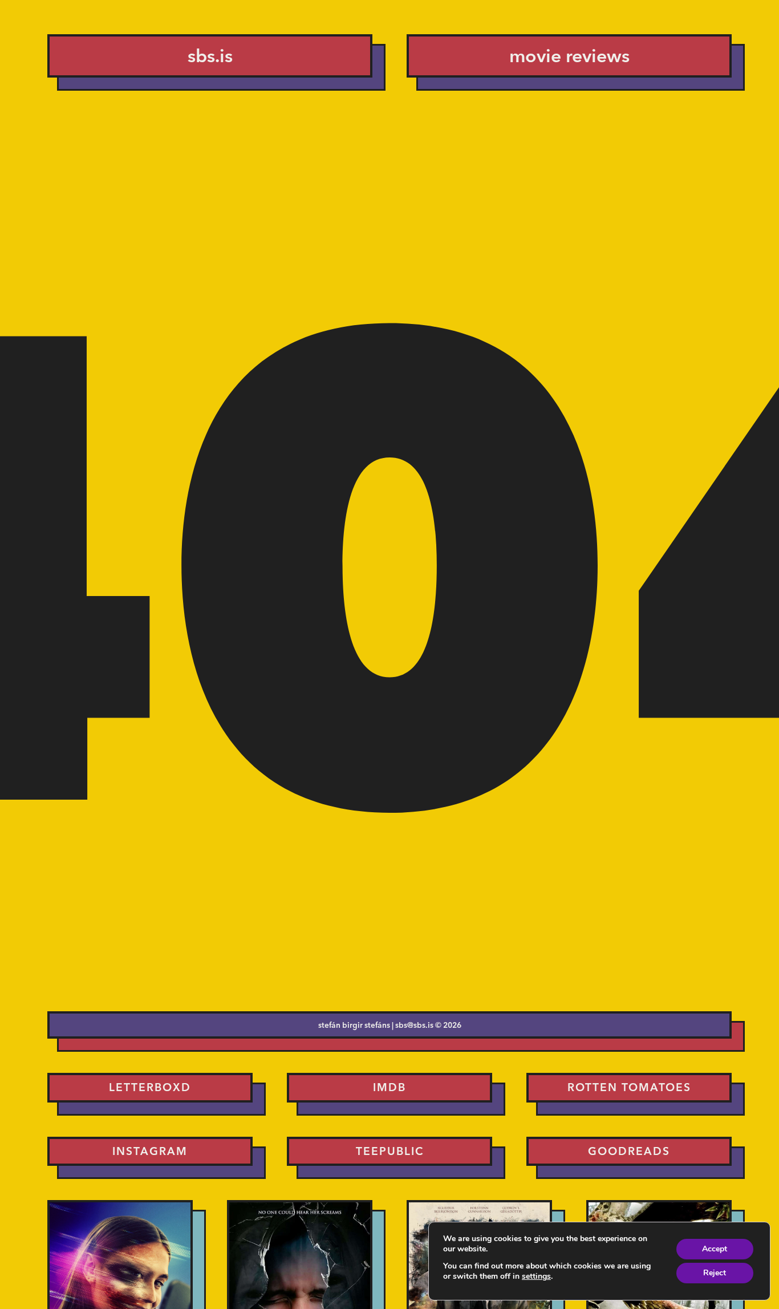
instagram (150, 1151)
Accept (714, 1248)
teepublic (390, 1151)
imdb (389, 1087)
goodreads (629, 1151)
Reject (714, 1272)
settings (536, 1276)
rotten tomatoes (629, 1087)
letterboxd (150, 1087)
